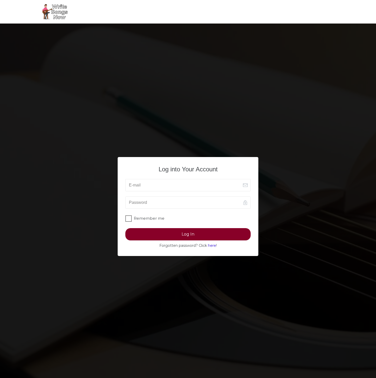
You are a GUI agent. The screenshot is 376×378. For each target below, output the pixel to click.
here (212, 245)
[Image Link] (55, 12)
